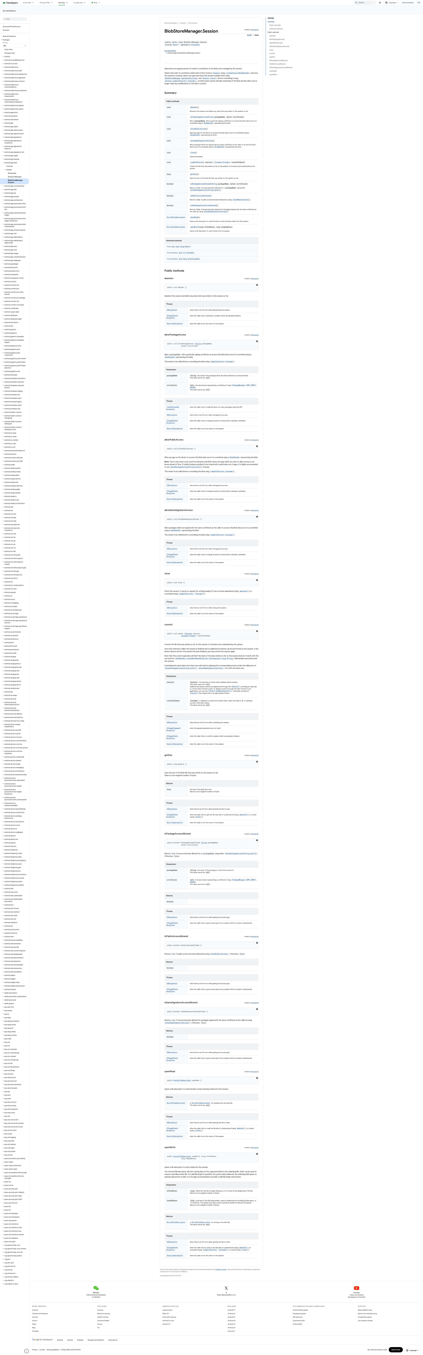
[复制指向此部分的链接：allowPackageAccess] (188, 335)
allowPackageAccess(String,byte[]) (205, 190)
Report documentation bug (367, 1313)
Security (35, 1317)
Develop (61, 3)
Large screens (167, 1310)
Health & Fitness (102, 1317)
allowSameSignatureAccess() (216, 212)
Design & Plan (45, 3)
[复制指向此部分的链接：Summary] (178, 93)
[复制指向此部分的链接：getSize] (174, 755)
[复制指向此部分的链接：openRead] (177, 1071)
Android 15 (231, 1317)
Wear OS (165, 1313)
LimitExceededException (172, 408)
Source (34, 1321)
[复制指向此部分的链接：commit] (175, 624)
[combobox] (365, 3)
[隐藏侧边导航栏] (26, 1351)
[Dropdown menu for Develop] (68, 2)
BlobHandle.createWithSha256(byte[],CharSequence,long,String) (204, 658)
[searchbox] (15, 19)
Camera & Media (103, 1321)
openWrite (194, 227)
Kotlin (249, 35)
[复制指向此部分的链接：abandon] (175, 278)
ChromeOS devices (169, 1317)
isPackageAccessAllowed (200, 184)
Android (35, 1310)
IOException (172, 310)
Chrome (70, 1340)
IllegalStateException (172, 317)
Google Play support (365, 1317)
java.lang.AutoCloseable (189, 259)
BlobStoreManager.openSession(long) (181, 78)
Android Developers (170, 23)
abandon (193, 107)
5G (98, 1328)
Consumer (218, 162)
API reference (9, 11)
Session (216, 73)
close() (198, 817)
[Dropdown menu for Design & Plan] (53, 2)
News (34, 1324)
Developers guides (299, 1313)
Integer (226, 162)
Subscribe (395, 1350)
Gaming (100, 1310)
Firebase (80, 1340)
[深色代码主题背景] (257, 285)
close (192, 153)
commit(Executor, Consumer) (191, 594)
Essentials (27, 3)
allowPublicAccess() (241, 200)
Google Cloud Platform (96, 1340)
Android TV (166, 1324)
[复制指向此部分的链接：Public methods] (186, 271)
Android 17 (231, 1310)
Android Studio (408, 3)
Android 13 (231, 1324)
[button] (14, 40)
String (210, 117)
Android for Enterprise (40, 1313)
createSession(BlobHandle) (238, 73)
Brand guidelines (53, 1350)
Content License (221, 1269)
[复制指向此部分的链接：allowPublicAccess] (185, 440)
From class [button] (178, 247)
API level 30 (255, 30)
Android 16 (231, 1313)
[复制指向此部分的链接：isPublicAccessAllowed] (190, 936)
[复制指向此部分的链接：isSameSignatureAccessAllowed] (199, 1002)
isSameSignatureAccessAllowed (203, 205)
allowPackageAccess (198, 117)
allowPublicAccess (198, 129)
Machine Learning (103, 1313)
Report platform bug (365, 1310)
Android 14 (231, 1321)
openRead (194, 217)
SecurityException (175, 324)
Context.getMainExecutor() (220, 691)
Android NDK (297, 1324)
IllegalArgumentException (173, 729)
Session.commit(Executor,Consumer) (180, 81)
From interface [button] (180, 253)
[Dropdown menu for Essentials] (34, 2)
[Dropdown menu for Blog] (100, 2)
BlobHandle (208, 123)
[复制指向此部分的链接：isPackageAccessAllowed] (193, 834)
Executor (200, 162)
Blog (95, 3)
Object (175, 45)
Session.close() (209, 78)
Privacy (99, 1324)
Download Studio (299, 1321)
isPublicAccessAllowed (200, 196)
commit (193, 162)
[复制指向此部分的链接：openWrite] (177, 1147)
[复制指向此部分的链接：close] (172, 573)
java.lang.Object (170, 51)
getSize (193, 174)
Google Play (78, 3)
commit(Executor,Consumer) (222, 362)
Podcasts (35, 1331)
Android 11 (231, 1331)
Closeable (195, 45)
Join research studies (365, 1321)
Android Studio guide (300, 1310)
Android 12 (231, 1328)
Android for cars (168, 1321)
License (42, 1350)
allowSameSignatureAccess (201, 141)
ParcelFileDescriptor (176, 217)
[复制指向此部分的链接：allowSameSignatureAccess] (195, 510)
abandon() (244, 591)
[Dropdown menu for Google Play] (86, 2)
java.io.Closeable (186, 253)
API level (5, 42)
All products (113, 1340)
